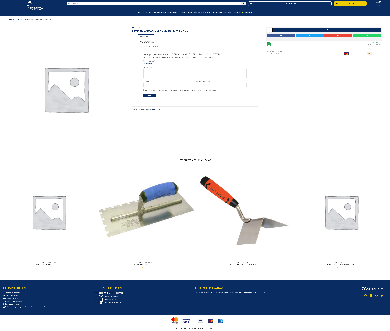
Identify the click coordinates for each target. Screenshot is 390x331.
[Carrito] (378, 3)
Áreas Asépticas (206, 12)
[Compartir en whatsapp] (367, 35)
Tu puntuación (149, 61)
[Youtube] (376, 295)
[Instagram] (371, 295)
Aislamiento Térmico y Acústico (190, 12)
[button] (290, 3)
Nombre (146, 81)
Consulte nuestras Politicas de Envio (371, 44)
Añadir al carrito (327, 30)
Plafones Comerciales (159, 12)
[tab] (146, 36)
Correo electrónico (203, 81)
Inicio (4, 20)
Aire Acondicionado (234, 12)
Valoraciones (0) (146, 36)
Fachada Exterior (173, 12)
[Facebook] (365, 295)
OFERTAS (10, 20)
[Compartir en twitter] (310, 35)
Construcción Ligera (144, 12)
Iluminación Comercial (220, 12)
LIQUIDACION (18, 20)
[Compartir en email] (338, 35)
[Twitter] (382, 295)
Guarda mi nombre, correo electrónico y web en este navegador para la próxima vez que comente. (180, 90)
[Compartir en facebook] (281, 35)
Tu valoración (148, 67)
